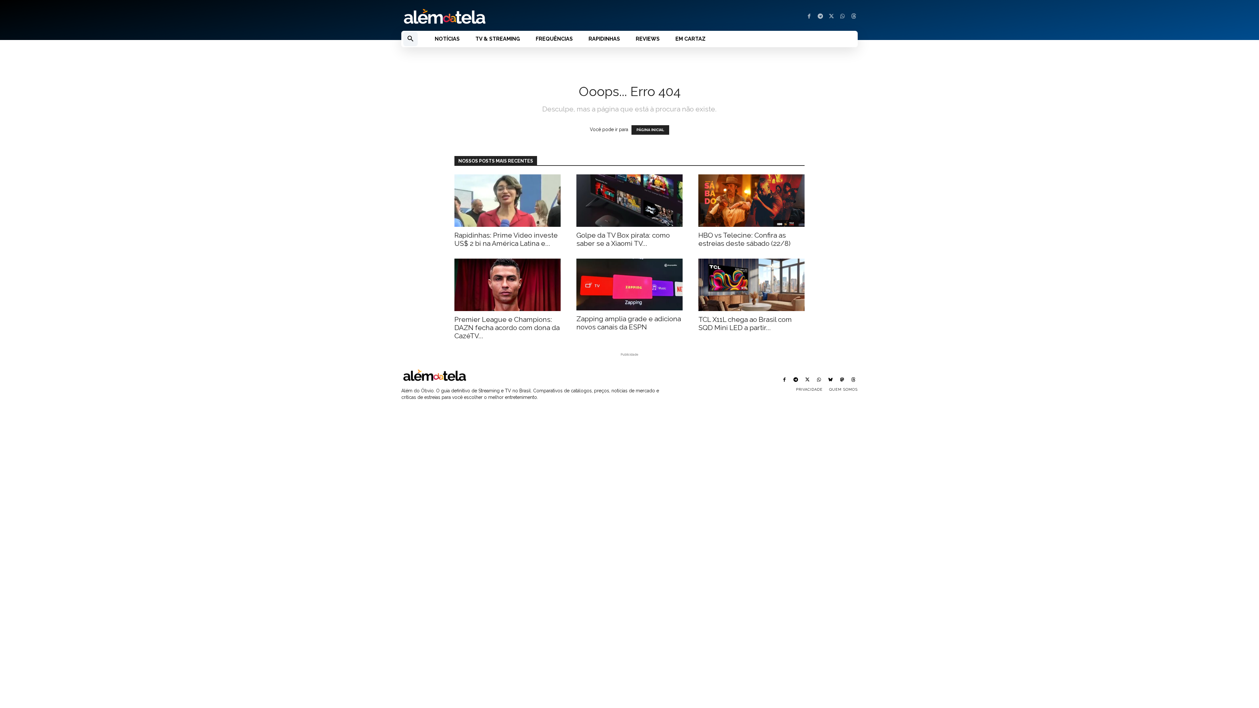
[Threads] (854, 17)
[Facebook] (809, 17)
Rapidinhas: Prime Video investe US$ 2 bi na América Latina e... (506, 239)
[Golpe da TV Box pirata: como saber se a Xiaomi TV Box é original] (629, 200)
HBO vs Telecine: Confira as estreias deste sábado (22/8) (744, 239)
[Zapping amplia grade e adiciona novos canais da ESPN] (629, 285)
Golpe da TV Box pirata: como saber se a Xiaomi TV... (623, 239)
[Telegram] (820, 17)
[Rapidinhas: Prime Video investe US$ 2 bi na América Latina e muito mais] (507, 200)
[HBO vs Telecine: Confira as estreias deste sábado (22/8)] (751, 200)
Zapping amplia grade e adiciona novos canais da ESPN (628, 323)
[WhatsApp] (843, 17)
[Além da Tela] (511, 17)
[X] (831, 17)
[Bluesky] (830, 380)
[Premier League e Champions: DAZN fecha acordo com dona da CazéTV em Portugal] (507, 285)
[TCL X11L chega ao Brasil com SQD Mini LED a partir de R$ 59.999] (751, 285)
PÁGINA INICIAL (650, 130)
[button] (410, 39)
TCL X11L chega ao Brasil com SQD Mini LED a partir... (745, 323)
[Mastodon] (842, 380)
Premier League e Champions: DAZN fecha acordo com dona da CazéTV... (507, 327)
